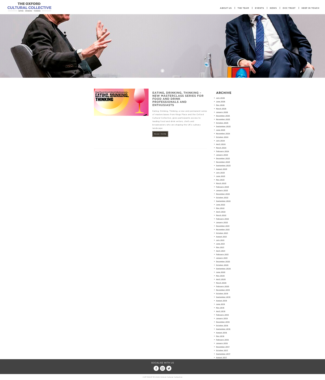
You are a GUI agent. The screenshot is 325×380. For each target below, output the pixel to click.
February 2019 (222, 315)
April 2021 (220, 251)
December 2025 (223, 116)
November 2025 (223, 119)
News (273, 8)
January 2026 (222, 112)
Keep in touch (310, 8)
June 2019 (220, 304)
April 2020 (221, 279)
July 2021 (220, 240)
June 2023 (220, 176)
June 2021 (220, 244)
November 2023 (223, 162)
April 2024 (221, 144)
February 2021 (222, 254)
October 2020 (222, 265)
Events (259, 8)
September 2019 (223, 297)
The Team (243, 8)
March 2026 (221, 108)
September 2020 (223, 268)
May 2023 (220, 180)
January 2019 (222, 318)
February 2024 (222, 151)
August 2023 (221, 169)
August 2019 (221, 300)
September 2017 (223, 354)
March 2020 (221, 283)
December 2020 (223, 261)
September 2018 (223, 329)
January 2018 (222, 343)
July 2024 (220, 140)
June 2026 (220, 101)
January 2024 (222, 155)
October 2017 (222, 350)
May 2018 (220, 336)
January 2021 (222, 258)
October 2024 (222, 137)
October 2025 (222, 123)
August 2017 (221, 357)
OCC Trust (289, 8)
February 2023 (222, 187)
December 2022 (223, 194)
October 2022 (222, 197)
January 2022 (222, 222)
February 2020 (222, 286)
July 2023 (220, 172)
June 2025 (220, 130)
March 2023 (221, 183)
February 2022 (222, 219)
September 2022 (223, 201)
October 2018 (222, 325)
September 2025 (223, 126)
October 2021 (222, 233)
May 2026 (220, 105)
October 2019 (222, 293)
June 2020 (220, 272)
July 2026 (220, 98)
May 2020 (220, 276)
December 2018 (223, 322)
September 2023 (223, 165)
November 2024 (223, 133)
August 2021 (221, 236)
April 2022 (220, 212)
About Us (226, 8)
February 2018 (222, 340)
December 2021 (223, 226)
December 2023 (223, 158)
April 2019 (220, 311)
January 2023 (222, 190)
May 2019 (220, 308)
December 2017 (223, 347)
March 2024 (221, 148)
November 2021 (223, 229)
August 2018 (221, 332)
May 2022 (220, 208)
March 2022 (221, 215)
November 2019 (223, 290)
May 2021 (220, 247)
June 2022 (220, 204)
